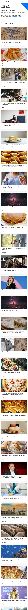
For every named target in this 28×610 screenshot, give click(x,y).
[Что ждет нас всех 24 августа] (14, 306)
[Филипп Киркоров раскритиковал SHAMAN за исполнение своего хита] (14, 596)
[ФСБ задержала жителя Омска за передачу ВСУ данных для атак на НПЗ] (14, 264)
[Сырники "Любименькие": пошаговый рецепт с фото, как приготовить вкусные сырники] (14, 57)
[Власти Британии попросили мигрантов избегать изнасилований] (14, 513)
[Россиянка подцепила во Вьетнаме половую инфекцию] (14, 244)
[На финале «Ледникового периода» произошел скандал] (14, 554)
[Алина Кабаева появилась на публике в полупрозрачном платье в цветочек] (14, 285)
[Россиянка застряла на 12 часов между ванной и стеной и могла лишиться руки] (14, 492)
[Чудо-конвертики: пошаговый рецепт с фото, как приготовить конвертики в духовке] (14, 161)
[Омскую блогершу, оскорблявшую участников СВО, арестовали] (14, 119)
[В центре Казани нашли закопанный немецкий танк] (14, 347)
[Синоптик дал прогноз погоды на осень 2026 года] (14, 78)
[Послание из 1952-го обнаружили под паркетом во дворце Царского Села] (14, 36)
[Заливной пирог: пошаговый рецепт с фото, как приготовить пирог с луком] (14, 223)
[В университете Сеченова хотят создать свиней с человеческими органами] (14, 534)
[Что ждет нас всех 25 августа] (14, 202)
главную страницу (16, 16)
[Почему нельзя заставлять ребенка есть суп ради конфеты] (14, 99)
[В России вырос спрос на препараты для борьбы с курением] (14, 181)
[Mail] (4, 1)
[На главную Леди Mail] (7, 1)
